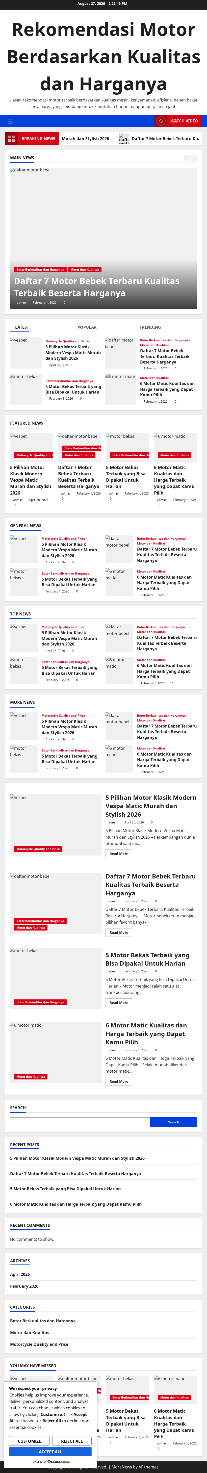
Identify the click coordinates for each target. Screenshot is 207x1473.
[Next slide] (194, 158)
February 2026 (24, 1286)
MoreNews (122, 1467)
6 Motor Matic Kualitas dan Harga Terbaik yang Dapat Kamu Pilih (120, 389)
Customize (29, 1441)
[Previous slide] (187, 158)
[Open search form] (149, 121)
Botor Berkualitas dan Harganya (40, 269)
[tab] (41, 328)
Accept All (50, 1452)
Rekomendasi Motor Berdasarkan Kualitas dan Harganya (103, 56)
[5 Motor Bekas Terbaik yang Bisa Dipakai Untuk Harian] (127, 447)
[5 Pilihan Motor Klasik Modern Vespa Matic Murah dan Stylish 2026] (31, 447)
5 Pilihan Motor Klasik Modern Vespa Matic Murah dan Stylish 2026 (26, 353)
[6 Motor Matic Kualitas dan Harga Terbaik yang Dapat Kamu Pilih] (175, 447)
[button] (10, 121)
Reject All (72, 1441)
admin (21, 302)
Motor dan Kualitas (84, 269)
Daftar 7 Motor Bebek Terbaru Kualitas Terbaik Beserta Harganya (96, 287)
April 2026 (20, 1274)
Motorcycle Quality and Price (67, 341)
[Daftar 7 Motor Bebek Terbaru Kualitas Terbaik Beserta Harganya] (103, 238)
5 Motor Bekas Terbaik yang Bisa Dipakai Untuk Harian (26, 389)
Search (18, 1107)
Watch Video (184, 121)
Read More (121, 854)
